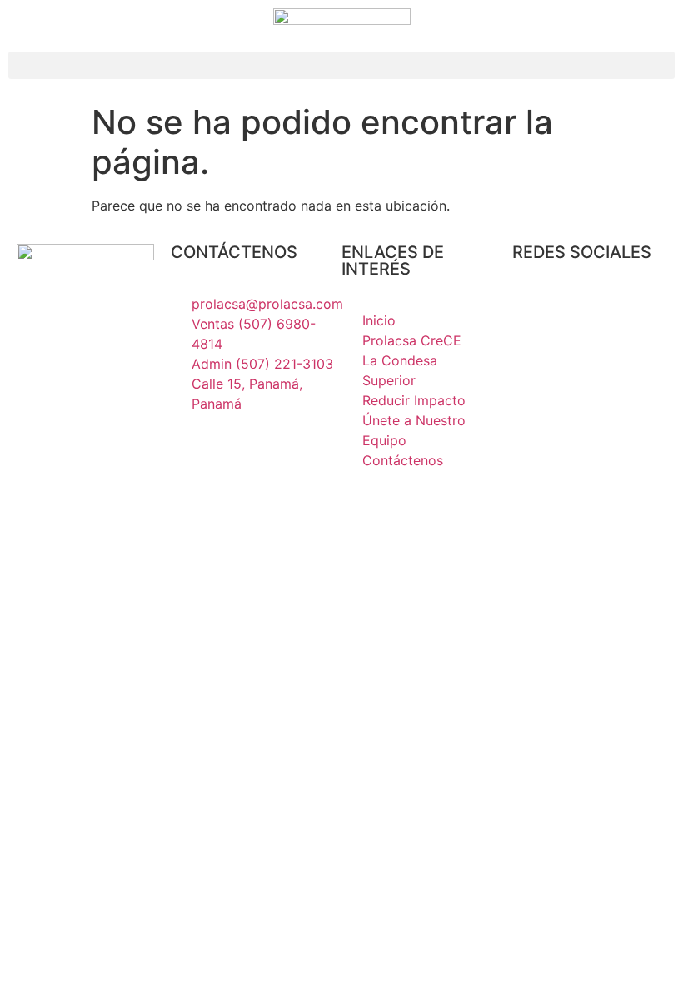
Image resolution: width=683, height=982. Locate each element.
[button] (341, 65)
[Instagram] (533, 314)
